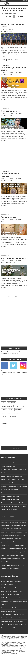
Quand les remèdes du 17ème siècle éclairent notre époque (14, 614)
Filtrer (8, 16)
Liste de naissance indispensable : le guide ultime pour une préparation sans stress (13, 552)
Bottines (4, 423)
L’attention (3, 604)
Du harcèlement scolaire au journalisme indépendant (11, 581)
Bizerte (4, 409)
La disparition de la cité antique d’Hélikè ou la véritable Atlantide (12, 529)
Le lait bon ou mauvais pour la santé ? (10, 496)
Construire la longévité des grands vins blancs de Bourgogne (13, 624)
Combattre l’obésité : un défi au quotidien (11, 476)
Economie (9, 31)
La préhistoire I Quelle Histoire (8, 482)
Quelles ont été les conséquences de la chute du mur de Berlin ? (13, 542)
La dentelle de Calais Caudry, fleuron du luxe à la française (13, 486)
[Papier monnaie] (14, 236)
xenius (16, 59)
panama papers (6, 413)
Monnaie (9, 59)
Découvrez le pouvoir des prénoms (10, 608)
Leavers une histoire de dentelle (9, 463)
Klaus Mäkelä (13, 416)
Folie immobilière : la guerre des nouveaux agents (13, 469)
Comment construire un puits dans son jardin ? (12, 555)
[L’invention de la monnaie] (14, 277)
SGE (19, 420)
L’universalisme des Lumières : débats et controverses (11, 618)
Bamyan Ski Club (20, 406)
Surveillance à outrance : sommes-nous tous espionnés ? (12, 473)
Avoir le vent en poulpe (7, 584)
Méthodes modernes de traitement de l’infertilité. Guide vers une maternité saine (13, 559)
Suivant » (17, 296)
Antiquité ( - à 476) (10, 262)
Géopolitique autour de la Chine (9, 611)
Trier (21, 16)
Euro (3, 59)
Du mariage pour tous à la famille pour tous (12, 594)
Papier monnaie (8, 217)
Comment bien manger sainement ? (10, 509)
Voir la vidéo (4, 56)
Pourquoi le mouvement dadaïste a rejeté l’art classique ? (12, 565)
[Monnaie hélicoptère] (14, 130)
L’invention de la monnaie (13, 258)
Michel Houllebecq (7, 406)
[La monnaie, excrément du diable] (14, 89)
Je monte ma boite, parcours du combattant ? (12, 479)
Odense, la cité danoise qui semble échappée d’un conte (14, 549)
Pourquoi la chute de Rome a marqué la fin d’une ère (13, 545)
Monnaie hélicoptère (10, 111)
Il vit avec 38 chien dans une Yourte (10, 499)
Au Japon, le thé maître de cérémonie (10, 489)
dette (3, 209)
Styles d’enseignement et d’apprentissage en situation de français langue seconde (12, 628)
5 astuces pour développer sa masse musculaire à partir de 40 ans (13, 535)
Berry (10, 409)
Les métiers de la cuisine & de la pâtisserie (12, 621)
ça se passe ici (14, 353)
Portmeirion (16, 413)
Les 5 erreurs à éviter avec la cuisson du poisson (13, 522)
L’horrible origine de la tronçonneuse (10, 568)
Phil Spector (11, 402)
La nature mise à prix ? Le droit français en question (14, 601)
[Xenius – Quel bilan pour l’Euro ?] (14, 45)
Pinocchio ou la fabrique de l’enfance (10, 588)
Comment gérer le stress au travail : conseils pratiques (12, 539)
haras (3, 402)
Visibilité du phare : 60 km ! (8, 466)
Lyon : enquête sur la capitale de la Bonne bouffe (13, 506)
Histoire (3, 221)
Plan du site (14, 653)
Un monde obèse (5, 492)
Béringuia (4, 420)
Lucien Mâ (18, 409)
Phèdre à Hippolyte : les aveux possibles (11, 598)
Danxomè (4, 416)
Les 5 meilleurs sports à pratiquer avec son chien (13, 525)
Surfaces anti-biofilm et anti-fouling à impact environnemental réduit (12, 591)
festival (12, 420)
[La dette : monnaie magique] (14, 195)
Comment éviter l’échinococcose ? (9, 562)
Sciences (3, 31)
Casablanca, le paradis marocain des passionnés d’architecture (13, 532)
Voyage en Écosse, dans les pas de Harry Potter (13, 502)
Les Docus (7, 653)
